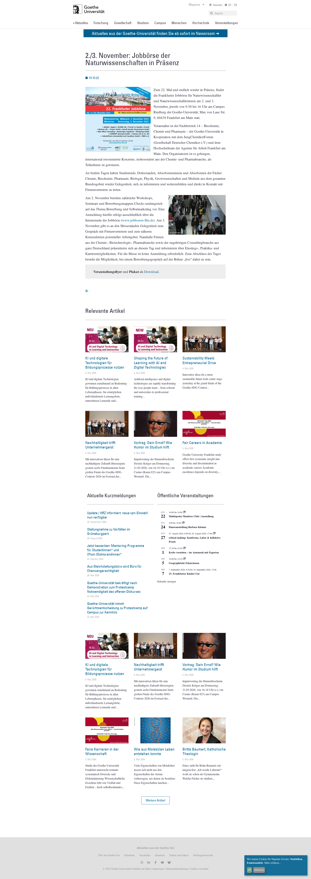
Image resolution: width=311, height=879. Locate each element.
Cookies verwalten (199, 868)
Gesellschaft (122, 23)
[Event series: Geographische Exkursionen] (184, 558)
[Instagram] (141, 862)
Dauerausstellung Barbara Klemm (187, 527)
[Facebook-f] (155, 862)
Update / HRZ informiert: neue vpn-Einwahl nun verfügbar (117, 515)
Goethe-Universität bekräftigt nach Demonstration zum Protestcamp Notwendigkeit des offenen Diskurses (114, 587)
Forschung (101, 23)
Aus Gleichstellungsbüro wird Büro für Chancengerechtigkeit (114, 568)
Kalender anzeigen (166, 581)
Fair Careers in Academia (202, 442)
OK (249, 869)
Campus (160, 23)
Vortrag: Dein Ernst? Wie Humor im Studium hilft (153, 445)
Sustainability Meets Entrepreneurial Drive (199, 360)
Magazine (194, 4)
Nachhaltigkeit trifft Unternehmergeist (100, 445)
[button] (155, 800)
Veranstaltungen (226, 23)
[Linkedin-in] (148, 862)
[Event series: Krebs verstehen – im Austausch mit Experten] (184, 548)
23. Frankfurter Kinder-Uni (184, 574)
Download (151, 271)
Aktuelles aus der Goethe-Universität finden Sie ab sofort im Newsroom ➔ (155, 33)
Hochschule (200, 23)
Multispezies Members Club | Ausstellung (191, 516)
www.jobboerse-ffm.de (138, 220)
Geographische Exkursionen (184, 563)
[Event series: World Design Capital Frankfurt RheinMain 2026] (214, 533)
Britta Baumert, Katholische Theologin (204, 751)
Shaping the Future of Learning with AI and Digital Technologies (151, 363)
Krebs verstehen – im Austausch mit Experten (194, 552)
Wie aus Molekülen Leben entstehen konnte (154, 751)
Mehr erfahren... (272, 862)
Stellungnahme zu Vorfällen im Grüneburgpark (108, 531)
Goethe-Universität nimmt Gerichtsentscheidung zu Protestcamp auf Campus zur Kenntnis (117, 608)
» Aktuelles (80, 23)
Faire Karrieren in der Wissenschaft (102, 751)
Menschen (179, 23)
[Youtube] (162, 862)
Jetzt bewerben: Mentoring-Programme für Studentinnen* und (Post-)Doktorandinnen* (115, 550)
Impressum (158, 868)
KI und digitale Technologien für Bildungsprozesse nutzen (104, 363)
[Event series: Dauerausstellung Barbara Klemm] (183, 522)
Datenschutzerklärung (177, 868)
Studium (143, 23)
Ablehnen (259, 869)
